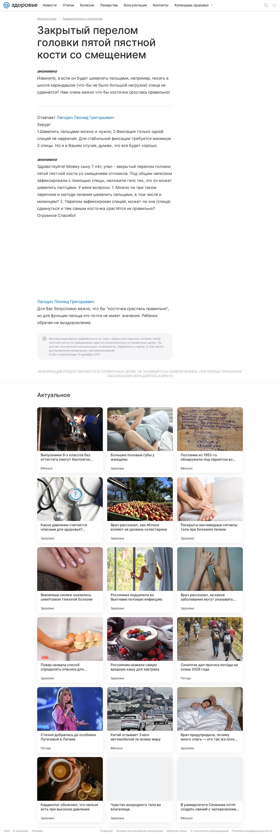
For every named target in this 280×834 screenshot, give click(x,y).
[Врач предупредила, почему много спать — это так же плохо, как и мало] (210, 720)
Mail (7, 830)
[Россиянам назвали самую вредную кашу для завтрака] (140, 650)
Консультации (46, 18)
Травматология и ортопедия (82, 18)
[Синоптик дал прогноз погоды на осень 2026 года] (210, 650)
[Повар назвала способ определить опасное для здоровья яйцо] (70, 650)
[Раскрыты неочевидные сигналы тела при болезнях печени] (210, 510)
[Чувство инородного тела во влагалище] (140, 790)
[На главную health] (24, 5)
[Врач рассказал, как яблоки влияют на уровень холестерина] (140, 510)
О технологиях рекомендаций (209, 830)
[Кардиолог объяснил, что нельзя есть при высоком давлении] (70, 790)
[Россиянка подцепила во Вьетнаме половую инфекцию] (140, 580)
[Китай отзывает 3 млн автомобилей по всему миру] (140, 720)
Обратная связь (176, 830)
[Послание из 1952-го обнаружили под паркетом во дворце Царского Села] (210, 440)
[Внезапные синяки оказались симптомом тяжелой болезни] (70, 580)
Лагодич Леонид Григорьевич (85, 117)
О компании (20, 830)
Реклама (37, 830)
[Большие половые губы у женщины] (140, 440)
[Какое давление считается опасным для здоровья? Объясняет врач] (70, 510)
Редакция (106, 830)
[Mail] (7, 5)
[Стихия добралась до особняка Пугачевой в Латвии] (70, 720)
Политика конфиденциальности (252, 830)
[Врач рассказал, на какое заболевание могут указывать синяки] (210, 580)
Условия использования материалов (139, 830)
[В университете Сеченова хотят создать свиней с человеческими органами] (210, 790)
